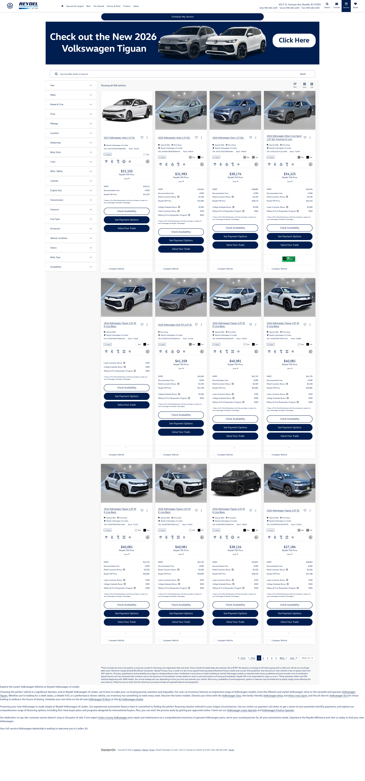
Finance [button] (126, 6)
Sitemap (145, 750)
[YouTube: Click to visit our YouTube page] (22, 760)
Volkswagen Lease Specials (242, 710)
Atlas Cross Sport (297, 695)
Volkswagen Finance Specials (278, 710)
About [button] (136, 6)
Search (303, 74)
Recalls (231, 750)
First (242, 658)
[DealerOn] (108, 749)
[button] (62, 6)
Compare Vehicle (116, 268)
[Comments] (148, 161)
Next (283, 658)
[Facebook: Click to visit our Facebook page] (18, 760)
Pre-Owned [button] (99, 6)
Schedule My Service (183, 16)
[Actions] (147, 137)
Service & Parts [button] (113, 6)
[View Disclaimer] (129, 162)
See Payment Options (126, 219)
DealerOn (137, 750)
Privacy (152, 750)
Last (293, 658)
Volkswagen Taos (231, 695)
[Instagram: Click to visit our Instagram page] (26, 760)
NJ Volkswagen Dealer (130, 699)
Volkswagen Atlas (273, 695)
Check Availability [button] (126, 211)
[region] (127, 193)
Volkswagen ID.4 (338, 695)
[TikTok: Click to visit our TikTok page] (31, 760)
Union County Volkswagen (113, 717)
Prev (252, 658)
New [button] (88, 6)
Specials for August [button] (75, 6)
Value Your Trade (127, 228)
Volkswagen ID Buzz (99, 699)
